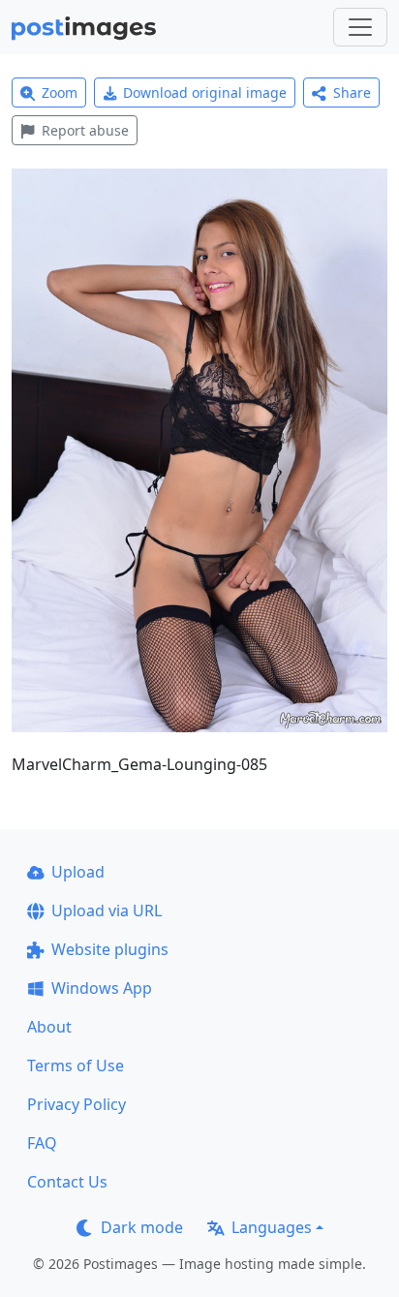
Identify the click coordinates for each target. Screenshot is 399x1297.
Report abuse (85, 130)
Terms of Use (75, 1065)
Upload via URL (106, 910)
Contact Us (67, 1181)
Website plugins (110, 949)
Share (352, 92)
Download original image (205, 92)
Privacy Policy (76, 1104)
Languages (271, 1227)
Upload (78, 871)
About (49, 1026)
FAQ (42, 1143)
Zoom (59, 92)
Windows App (101, 988)
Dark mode (142, 1227)
